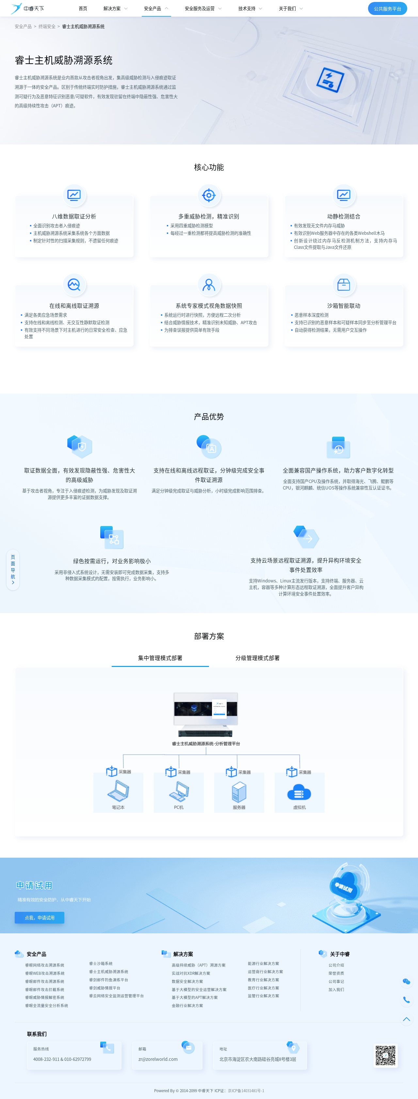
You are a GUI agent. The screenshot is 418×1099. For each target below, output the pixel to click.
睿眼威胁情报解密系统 (44, 997)
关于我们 (287, 8)
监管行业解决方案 (263, 996)
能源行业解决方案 (263, 963)
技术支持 (246, 8)
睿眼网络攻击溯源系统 (44, 965)
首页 (83, 8)
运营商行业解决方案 (265, 971)
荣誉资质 (336, 973)
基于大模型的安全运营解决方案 (199, 989)
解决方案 (112, 8)
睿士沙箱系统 (101, 963)
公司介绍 (336, 965)
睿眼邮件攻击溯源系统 (44, 981)
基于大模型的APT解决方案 (195, 997)
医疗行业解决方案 (263, 988)
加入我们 (336, 989)
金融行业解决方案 (187, 1005)
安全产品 (152, 8)
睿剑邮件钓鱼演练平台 (108, 980)
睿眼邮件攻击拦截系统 (44, 989)
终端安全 (47, 26)
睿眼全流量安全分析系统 (46, 1005)
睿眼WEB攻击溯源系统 (45, 973)
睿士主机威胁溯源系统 (83, 26)
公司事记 (336, 981)
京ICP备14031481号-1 (246, 1090)
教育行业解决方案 (263, 980)
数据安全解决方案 (187, 981)
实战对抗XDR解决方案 (191, 973)
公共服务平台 (387, 8)
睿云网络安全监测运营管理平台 (116, 996)
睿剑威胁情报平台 (105, 988)
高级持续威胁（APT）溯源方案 (199, 965)
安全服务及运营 (200, 8)
